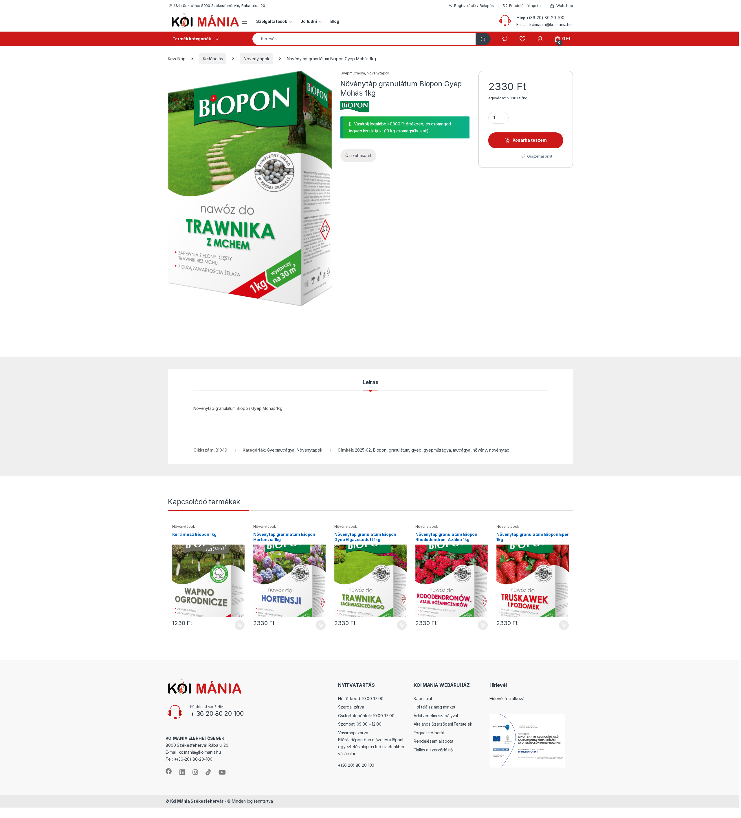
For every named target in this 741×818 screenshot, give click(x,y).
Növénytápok (256, 58)
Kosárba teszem (530, 140)
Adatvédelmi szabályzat (436, 715)
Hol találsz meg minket (434, 706)
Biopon (379, 450)
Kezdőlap (177, 58)
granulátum (399, 450)
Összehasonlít (358, 155)
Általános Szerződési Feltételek (443, 724)
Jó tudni (308, 21)
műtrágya (461, 450)
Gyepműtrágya (352, 73)
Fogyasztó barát (429, 732)
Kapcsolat (423, 698)
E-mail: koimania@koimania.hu (544, 24)
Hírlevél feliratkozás (508, 698)
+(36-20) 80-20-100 (545, 17)
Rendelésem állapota (433, 741)
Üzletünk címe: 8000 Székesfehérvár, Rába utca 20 (219, 5)
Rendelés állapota (525, 5)
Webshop (564, 5)
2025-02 (363, 450)
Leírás (370, 382)
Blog (334, 21)
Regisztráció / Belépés (474, 5)
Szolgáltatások (271, 21)
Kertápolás (213, 58)
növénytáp (499, 450)
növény (480, 450)
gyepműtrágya (437, 450)
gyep (416, 450)
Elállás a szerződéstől (434, 749)
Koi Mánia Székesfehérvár (196, 801)
